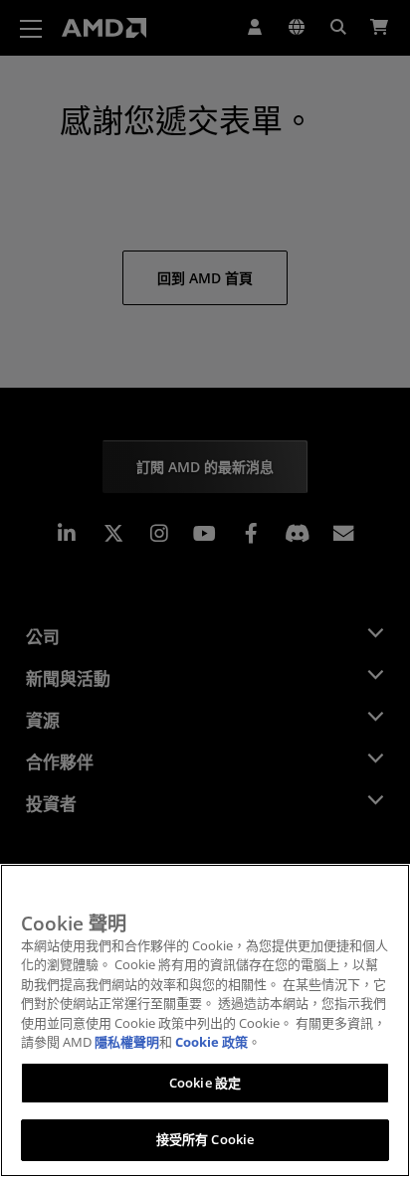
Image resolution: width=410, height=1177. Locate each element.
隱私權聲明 (127, 1042)
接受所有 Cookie (205, 1139)
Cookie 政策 (211, 1042)
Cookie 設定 (205, 1083)
